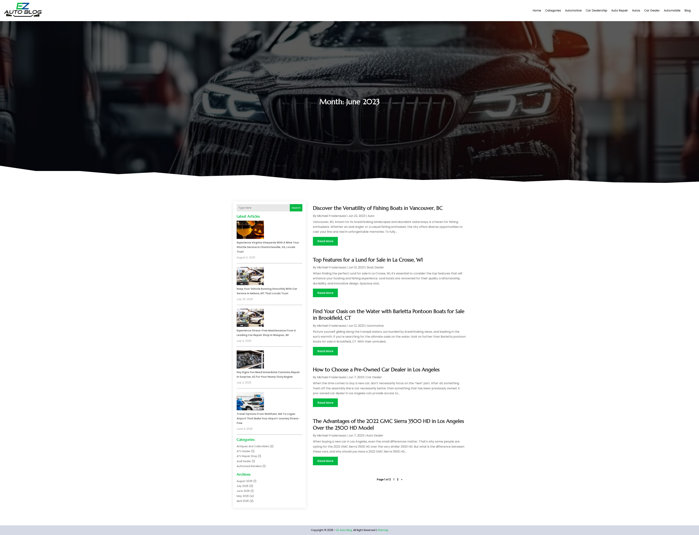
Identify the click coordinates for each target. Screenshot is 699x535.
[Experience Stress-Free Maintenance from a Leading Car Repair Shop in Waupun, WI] (250, 318)
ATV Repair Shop (247, 456)
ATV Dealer (243, 451)
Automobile (672, 10)
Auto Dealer (374, 435)
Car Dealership (596, 10)
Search (296, 208)
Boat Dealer (375, 267)
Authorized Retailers (249, 466)
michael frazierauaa (331, 216)
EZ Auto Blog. (344, 530)
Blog (687, 10)
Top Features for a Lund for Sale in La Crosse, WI (368, 260)
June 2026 (243, 491)
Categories (553, 10)
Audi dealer (244, 461)
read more (325, 241)
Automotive (573, 10)
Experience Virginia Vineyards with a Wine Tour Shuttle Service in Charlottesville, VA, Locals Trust (268, 247)
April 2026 (243, 501)
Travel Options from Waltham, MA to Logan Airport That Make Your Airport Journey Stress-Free (268, 418)
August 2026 (244, 481)
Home (537, 10)
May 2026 (243, 496)
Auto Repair (619, 10)
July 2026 (242, 486)
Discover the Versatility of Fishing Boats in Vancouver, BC (378, 208)
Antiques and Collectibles (253, 446)
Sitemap (383, 530)
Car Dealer (652, 10)
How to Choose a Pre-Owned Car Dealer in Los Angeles (376, 369)
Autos (636, 10)
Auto (371, 216)
